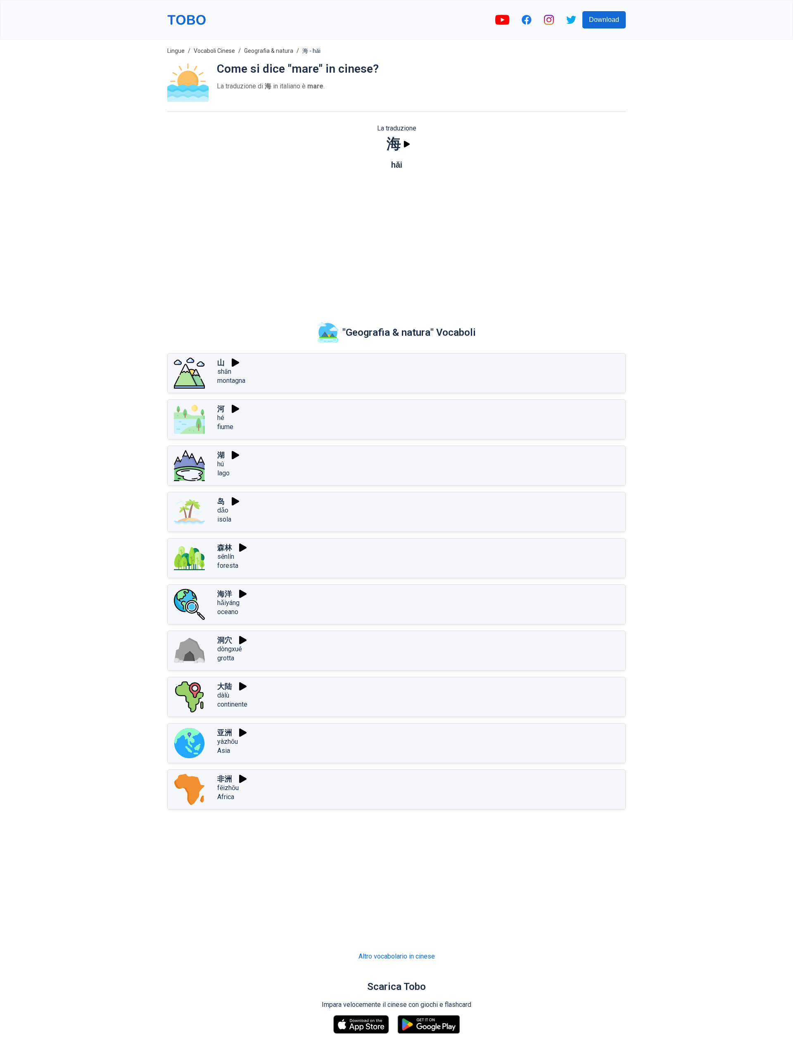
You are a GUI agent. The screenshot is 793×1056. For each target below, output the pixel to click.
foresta (227, 566)
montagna (231, 380)
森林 (224, 547)
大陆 (224, 686)
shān (224, 371)
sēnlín (225, 556)
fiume (225, 427)
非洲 (224, 778)
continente (232, 704)
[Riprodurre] (407, 144)
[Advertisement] (396, 240)
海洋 (224, 593)
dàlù (223, 695)
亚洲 (224, 732)
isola (224, 519)
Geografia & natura (268, 50)
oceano (227, 612)
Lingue (176, 50)
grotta (225, 658)
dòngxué (229, 649)
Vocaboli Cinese (214, 50)
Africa (225, 797)
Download (604, 19)
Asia (223, 751)
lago (223, 473)
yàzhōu (227, 741)
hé (220, 418)
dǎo (222, 510)
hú (220, 464)
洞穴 (224, 640)
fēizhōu (228, 788)
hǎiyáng (228, 603)
